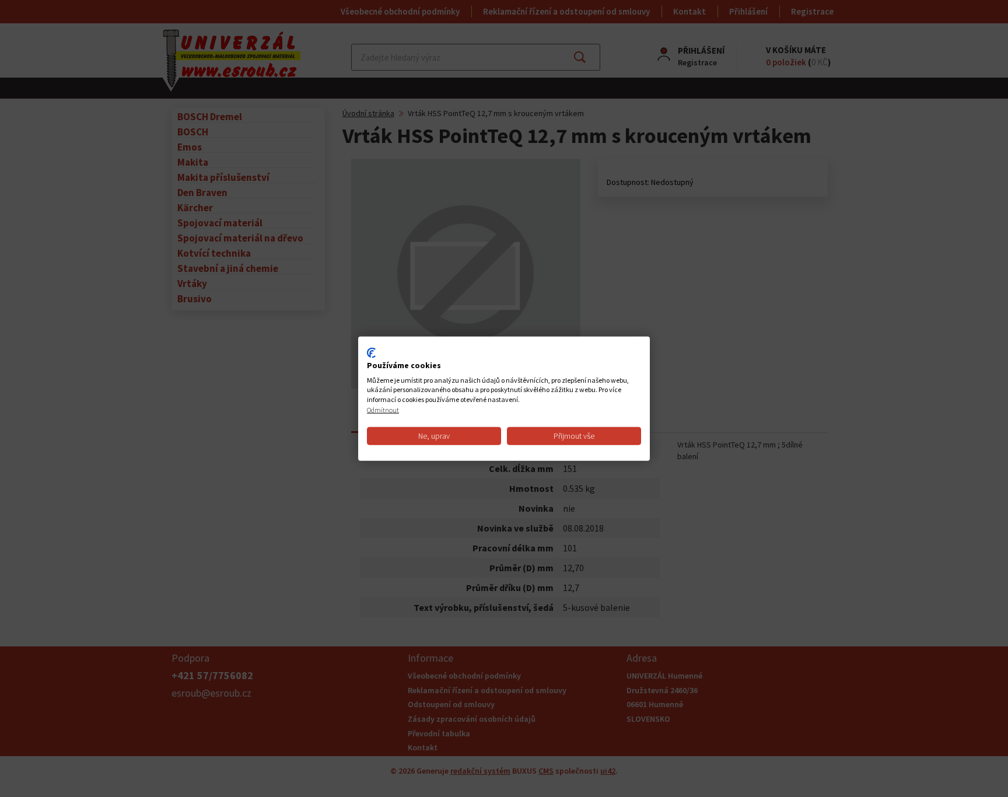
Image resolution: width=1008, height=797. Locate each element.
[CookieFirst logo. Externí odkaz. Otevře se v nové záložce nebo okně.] (371, 353)
